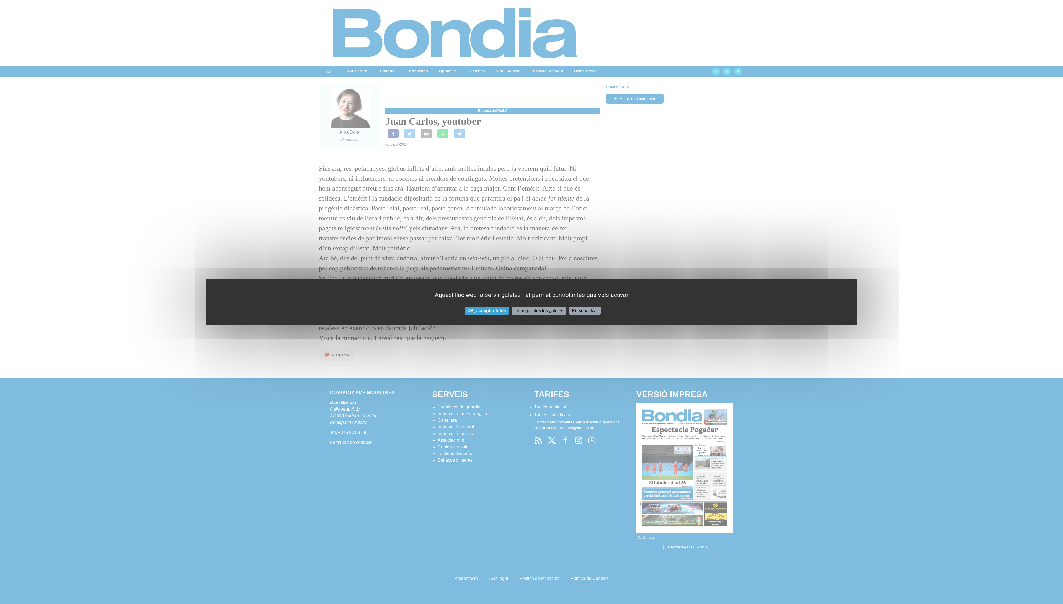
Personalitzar (585, 310)
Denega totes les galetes (539, 310)
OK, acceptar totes (486, 310)
